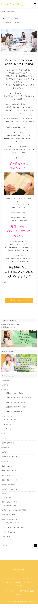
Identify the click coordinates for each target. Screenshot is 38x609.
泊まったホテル (7, 466)
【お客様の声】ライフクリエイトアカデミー (18, 397)
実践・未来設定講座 (10, 505)
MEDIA (18, 582)
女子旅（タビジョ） (8, 443)
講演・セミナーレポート (9, 502)
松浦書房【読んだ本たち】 (10, 457)
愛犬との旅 (5, 447)
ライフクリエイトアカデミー (13, 523)
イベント (5, 433)
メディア (5, 438)
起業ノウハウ (6, 536)
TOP (8, 579)
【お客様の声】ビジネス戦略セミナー (15, 393)
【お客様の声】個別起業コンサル (14, 402)
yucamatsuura (7, 22)
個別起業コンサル (9, 532)
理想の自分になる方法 (9, 470)
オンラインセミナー (10, 419)
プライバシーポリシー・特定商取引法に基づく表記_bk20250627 (19, 592)
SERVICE (27, 579)
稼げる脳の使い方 (7, 475)
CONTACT (19, 585)
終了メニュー (8, 429)
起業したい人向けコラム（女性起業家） (14, 510)
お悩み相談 (5, 380)
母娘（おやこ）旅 (7, 461)
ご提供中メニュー (7, 416)
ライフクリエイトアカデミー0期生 (14, 527)
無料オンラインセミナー (11, 424)
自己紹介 (5, 494)
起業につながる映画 (8, 514)
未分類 (4, 452)
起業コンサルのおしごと (9, 519)
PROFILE (16, 579)
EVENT (9, 582)
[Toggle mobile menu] (35, 4)
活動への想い (8, 497)
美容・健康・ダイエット (9, 480)
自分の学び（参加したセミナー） (12, 489)
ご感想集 (5, 389)
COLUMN (27, 582)
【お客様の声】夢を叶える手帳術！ (15, 407)
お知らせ (5, 385)
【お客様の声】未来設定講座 (13, 411)
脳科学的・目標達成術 (9, 484)
